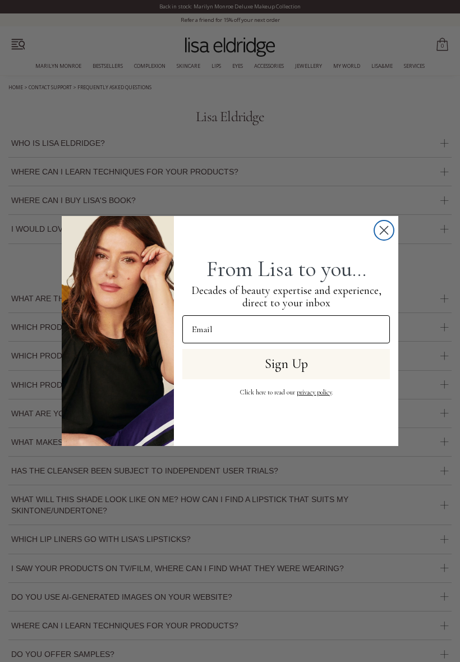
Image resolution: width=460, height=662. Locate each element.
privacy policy (314, 392)
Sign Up (286, 364)
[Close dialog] (384, 230)
